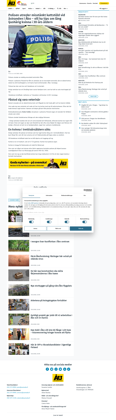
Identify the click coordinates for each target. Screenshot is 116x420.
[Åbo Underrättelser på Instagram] (56, 369)
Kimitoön (81, 40)
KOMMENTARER (14, 200)
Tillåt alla (80, 228)
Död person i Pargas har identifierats (93, 119)
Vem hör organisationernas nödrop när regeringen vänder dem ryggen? (91, 35)
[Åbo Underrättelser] (58, 378)
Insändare (81, 15)
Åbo (79, 23)
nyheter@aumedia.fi (23, 398)
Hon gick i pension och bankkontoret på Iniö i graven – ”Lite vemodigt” (93, 52)
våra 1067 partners (33, 203)
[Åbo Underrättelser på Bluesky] (51, 369)
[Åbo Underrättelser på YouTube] (60, 369)
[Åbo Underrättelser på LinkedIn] (64, 369)
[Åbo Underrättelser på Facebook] (47, 369)
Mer (65, 8)
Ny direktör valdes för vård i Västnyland (94, 124)
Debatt (38, 8)
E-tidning (50, 8)
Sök (60, 8)
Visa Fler (93, 96)
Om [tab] (85, 195)
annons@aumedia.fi (23, 393)
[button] (103, 8)
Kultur (30, 8)
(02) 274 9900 (11, 387)
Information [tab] (49, 195)
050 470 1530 (11, 398)
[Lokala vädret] (31, 3)
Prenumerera (104, 3)
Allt (44, 8)
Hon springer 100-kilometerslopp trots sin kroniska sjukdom (94, 130)
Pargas (80, 48)
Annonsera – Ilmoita (85, 3)
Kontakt (95, 3)
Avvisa (35, 228)
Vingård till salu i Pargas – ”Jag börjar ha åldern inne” (94, 107)
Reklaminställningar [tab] (66, 195)
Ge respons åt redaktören (16, 178)
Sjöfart (18, 8)
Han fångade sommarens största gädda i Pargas (94, 113)
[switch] (49, 222)
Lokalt (10, 8)
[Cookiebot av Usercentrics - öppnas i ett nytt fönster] (85, 190)
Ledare (80, 31)
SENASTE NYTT (83, 12)
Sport (24, 8)
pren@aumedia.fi (22, 387)
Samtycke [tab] (31, 195)
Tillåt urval (58, 228)
